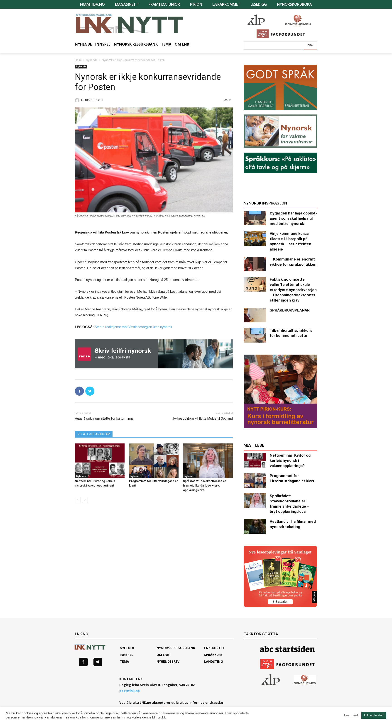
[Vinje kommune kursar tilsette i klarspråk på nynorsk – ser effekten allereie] (255, 238)
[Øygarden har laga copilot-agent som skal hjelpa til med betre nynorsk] (255, 218)
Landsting (213, 661)
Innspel (126, 654)
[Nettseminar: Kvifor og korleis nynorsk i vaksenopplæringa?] (100, 460)
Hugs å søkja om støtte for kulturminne (104, 418)
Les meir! (351, 715)
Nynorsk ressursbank (176, 648)
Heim (78, 60)
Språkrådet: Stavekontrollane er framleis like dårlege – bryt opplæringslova (204, 485)
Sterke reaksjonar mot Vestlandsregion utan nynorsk (133, 327)
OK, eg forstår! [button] (374, 715)
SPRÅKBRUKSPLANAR (290, 310)
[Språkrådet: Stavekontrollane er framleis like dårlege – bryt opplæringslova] (208, 460)
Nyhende (92, 60)
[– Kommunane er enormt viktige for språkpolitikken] (255, 264)
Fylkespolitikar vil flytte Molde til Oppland (203, 418)
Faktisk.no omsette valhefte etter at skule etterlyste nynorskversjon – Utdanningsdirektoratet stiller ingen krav (293, 289)
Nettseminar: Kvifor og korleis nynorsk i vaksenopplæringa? (290, 460)
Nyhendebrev (168, 661)
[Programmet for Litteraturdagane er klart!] (154, 460)
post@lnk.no (129, 691)
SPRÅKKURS (213, 654)
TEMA (124, 661)
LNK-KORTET (214, 648)
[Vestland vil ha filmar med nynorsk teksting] (255, 526)
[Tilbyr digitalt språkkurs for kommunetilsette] (255, 335)
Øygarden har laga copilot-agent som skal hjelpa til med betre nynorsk (293, 218)
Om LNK (163, 654)
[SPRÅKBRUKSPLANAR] (255, 315)
